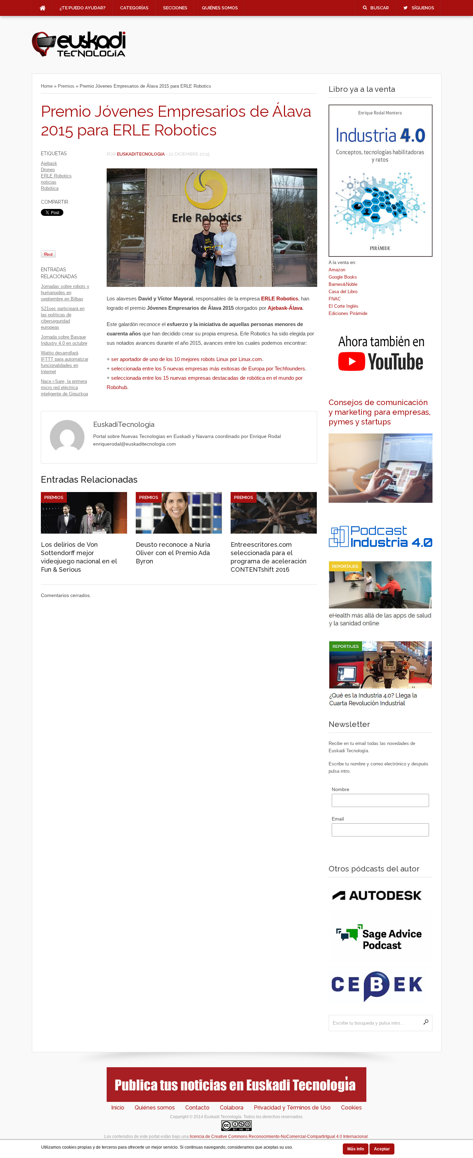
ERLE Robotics (56, 175)
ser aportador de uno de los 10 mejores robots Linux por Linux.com (186, 359)
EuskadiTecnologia (141, 154)
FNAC (335, 298)
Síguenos (423, 7)
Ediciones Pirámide (348, 313)
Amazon (337, 269)
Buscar (380, 7)
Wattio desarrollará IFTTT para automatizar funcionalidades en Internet (64, 362)
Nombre (340, 789)
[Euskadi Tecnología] (78, 56)
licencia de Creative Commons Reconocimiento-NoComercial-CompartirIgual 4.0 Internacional (279, 1136)
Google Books (343, 277)
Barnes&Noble (343, 284)
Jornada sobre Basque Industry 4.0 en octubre (64, 340)
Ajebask (49, 163)
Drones (48, 169)
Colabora (231, 1107)
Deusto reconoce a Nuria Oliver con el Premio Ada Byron (173, 553)
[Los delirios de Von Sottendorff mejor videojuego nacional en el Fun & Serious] (84, 532)
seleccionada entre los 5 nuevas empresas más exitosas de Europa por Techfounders (208, 368)
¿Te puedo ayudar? (83, 7)
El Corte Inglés (343, 306)
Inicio (117, 1107)
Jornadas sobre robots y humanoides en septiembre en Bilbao (65, 292)
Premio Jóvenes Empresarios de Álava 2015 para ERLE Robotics (176, 120)
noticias (48, 182)
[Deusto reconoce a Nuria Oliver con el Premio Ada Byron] (179, 532)
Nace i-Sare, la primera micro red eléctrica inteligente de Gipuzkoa (64, 387)
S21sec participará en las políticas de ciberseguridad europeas (62, 318)
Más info (355, 1149)
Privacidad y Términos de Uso (292, 1107)
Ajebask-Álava (285, 308)
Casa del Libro (343, 291)
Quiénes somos (220, 7)
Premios (66, 86)
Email (338, 819)
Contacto (197, 1107)
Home (47, 86)
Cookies (351, 1107)
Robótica (50, 188)
